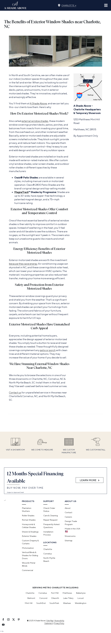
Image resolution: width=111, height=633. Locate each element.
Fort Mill (54, 593)
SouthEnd (40, 603)
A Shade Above (38, 103)
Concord (43, 598)
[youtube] (3, 624)
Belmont (31, 598)
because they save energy (23, 263)
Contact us (15, 392)
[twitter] (13, 619)
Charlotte (68, 5)
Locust (80, 598)
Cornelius (42, 593)
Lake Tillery (68, 598)
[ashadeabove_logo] (15, 2)
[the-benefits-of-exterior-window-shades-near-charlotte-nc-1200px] (55, 36)
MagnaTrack (21, 192)
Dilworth (55, 598)
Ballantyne (81, 593)
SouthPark (54, 603)
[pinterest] (18, 619)
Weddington (80, 603)
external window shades (35, 121)
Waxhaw (67, 603)
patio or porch (48, 350)
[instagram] (8, 619)
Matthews (67, 593)
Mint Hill (28, 603)
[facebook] (3, 619)
